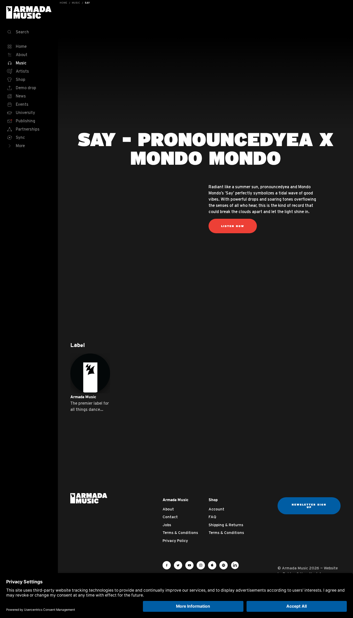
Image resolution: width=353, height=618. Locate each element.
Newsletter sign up (309, 506)
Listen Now (232, 226)
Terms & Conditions (180, 532)
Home (63, 2)
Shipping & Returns (226, 525)
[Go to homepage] (88, 498)
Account (216, 509)
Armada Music (29, 12)
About (168, 509)
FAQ (212, 517)
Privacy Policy (175, 540)
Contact (170, 517)
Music (76, 2)
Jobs (167, 525)
